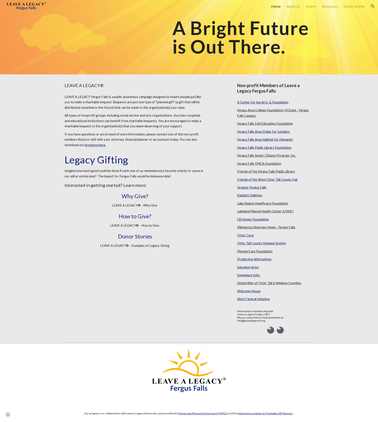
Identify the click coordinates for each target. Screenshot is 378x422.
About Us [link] (293, 6)
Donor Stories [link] (354, 6)
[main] (243, 37)
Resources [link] (330, 6)
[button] (373, 6)
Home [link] (276, 6)
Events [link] (311, 6)
